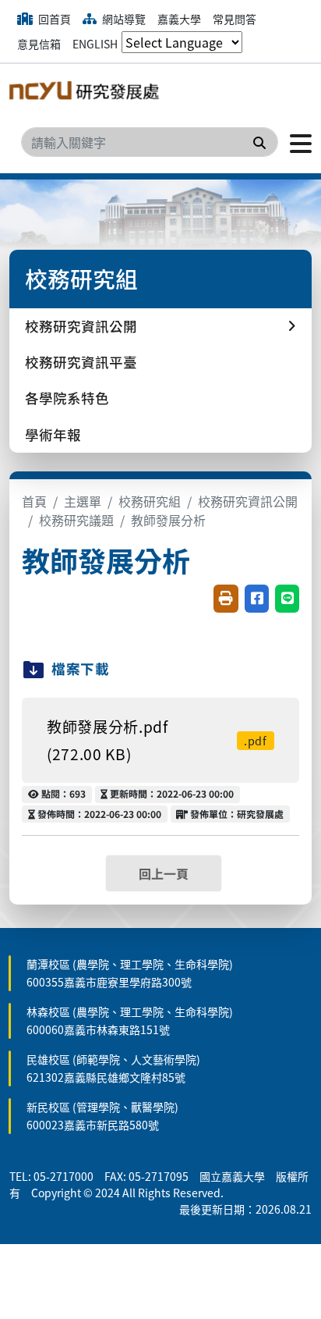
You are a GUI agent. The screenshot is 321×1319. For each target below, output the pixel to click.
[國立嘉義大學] (87, 93)
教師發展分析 (168, 519)
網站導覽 (123, 19)
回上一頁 (164, 873)
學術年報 (53, 434)
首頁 (34, 501)
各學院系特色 (67, 397)
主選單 (82, 501)
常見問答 (234, 19)
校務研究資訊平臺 (81, 362)
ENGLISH (95, 44)
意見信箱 (39, 44)
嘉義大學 (179, 19)
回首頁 (53, 19)
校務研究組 (149, 501)
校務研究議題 (76, 519)
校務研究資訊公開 (248, 501)
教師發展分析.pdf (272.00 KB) (157, 740)
